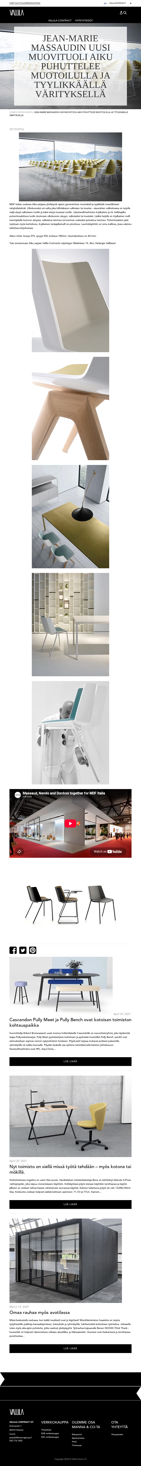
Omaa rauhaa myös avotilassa (39, 1312)
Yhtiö (74, 1442)
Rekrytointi (77, 1435)
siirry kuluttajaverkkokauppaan (24, 3)
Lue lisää (70, 1061)
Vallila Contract (60, 21)
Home (12, 112)
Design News (25, 112)
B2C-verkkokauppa (50, 1437)
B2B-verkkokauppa (50, 1434)
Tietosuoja (77, 1445)
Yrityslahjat (46, 1430)
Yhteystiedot (84, 20)
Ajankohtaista (78, 1438)
